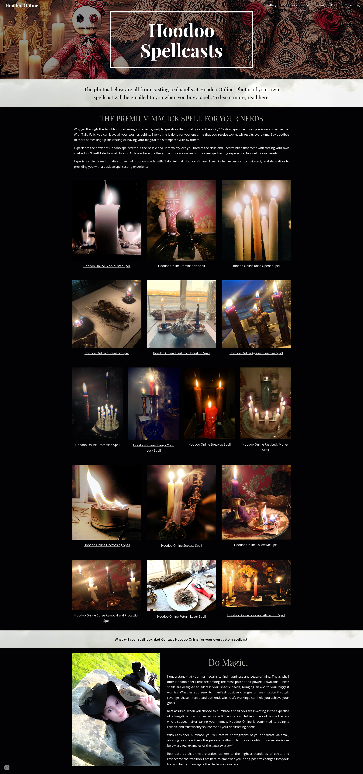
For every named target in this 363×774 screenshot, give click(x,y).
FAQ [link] (283, 5)
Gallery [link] (271, 5)
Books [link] (320, 5)
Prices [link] (295, 5)
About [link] (308, 5)
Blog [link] (332, 5)
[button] (358, 5)
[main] (181, 39)
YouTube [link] (346, 5)
